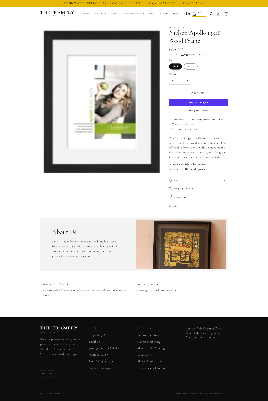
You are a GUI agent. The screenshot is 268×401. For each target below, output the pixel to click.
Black (176, 66)
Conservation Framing (151, 368)
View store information (184, 129)
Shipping (185, 54)
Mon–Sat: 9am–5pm (101, 361)
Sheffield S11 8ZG (100, 355)
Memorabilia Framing (151, 348)
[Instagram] (188, 13)
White (190, 66)
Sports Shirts (145, 355)
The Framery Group (57, 393)
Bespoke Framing (148, 335)
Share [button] (176, 205)
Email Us (94, 341)
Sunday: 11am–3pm (100, 368)
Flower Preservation (150, 361)
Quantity (173, 73)
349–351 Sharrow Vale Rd (104, 348)
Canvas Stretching (148, 341)
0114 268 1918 (196, 14)
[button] (177, 13)
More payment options (198, 110)
